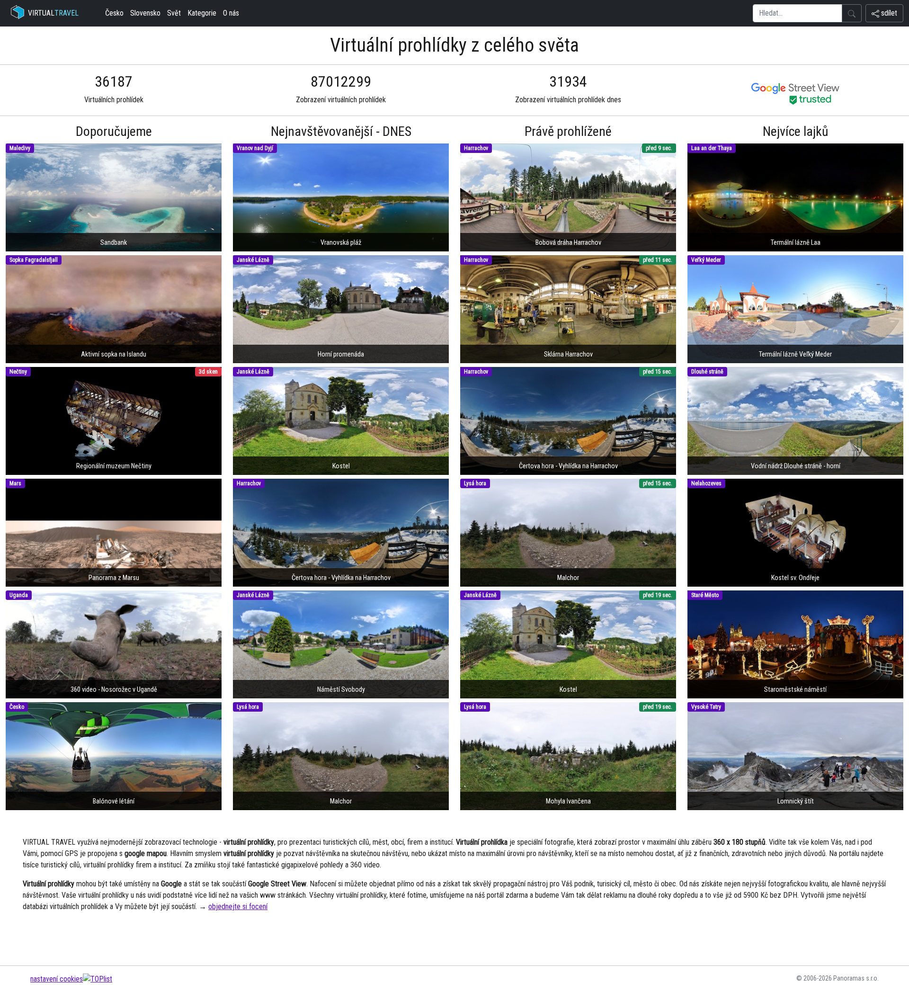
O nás (231, 13)
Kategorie (201, 13)
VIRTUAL (53, 13)
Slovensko (145, 13)
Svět (174, 13)
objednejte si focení (237, 906)
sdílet (888, 13)
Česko (114, 13)
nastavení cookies (56, 978)
